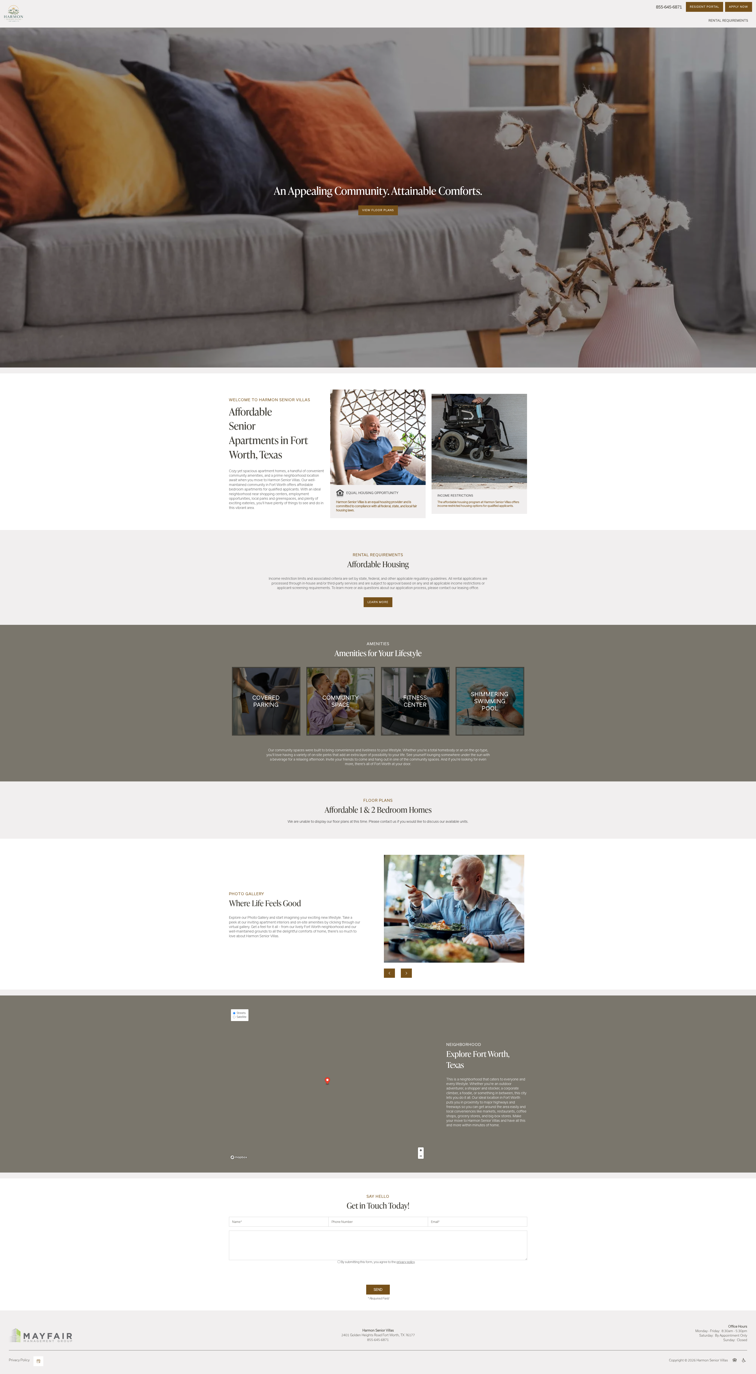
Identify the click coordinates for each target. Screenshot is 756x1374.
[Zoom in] (421, 1150)
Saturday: (706, 1335)
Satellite (241, 1017)
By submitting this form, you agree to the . (378, 1262)
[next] (406, 973)
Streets (241, 1013)
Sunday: (729, 1340)
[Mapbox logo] (238, 1157)
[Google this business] (38, 1361)
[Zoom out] (421, 1156)
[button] (704, 7)
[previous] (389, 973)
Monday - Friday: (707, 1331)
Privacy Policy (19, 1360)
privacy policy (406, 1262)
